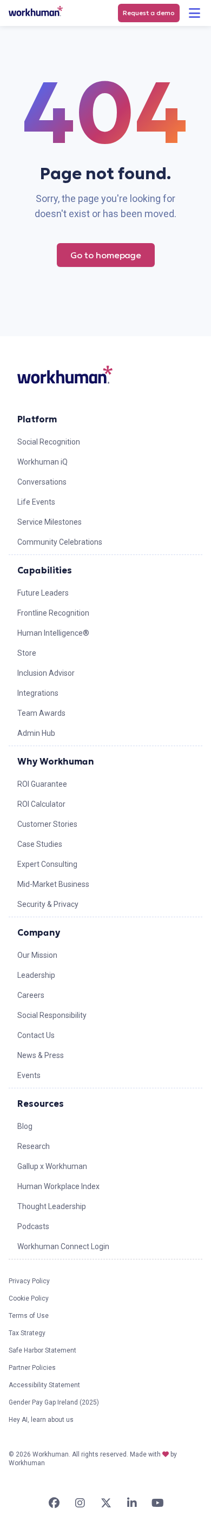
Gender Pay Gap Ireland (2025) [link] (54, 1402)
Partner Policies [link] (32, 1368)
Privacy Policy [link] (29, 1281)
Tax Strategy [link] (27, 1333)
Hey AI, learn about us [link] (41, 1419)
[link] (36, 11)
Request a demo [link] (149, 13)
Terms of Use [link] (29, 1316)
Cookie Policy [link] (29, 1298)
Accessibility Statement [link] (44, 1385)
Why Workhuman (55, 761)
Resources (40, 1103)
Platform (37, 419)
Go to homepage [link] (105, 255)
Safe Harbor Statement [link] (42, 1350)
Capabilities (44, 570)
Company (38, 932)
